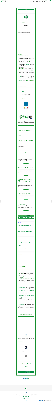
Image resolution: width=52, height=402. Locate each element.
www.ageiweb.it (26, 334)
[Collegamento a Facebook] (48, 0)
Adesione (46, 0)
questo (27, 80)
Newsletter (43, 0)
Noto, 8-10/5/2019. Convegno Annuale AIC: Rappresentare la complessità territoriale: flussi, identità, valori (25, 156)
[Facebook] (23, 378)
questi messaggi (19, 305)
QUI (29, 56)
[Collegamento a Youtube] (50, 0)
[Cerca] (50, 1)
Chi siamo (25, 398)
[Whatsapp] (26, 378)
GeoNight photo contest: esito (22, 204)
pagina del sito (24, 305)
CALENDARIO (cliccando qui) (23, 266)
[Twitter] (24, 378)
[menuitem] (43, 0)
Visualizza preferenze (49, 400)
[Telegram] (27, 378)
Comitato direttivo (26, 366)
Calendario (24, 363)
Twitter (19, 273)
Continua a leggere (23, 98)
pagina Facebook (31, 272)
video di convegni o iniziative (23, 276)
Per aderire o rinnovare (27, 398)
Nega (44, 400)
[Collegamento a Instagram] (49, 0)
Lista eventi (30, 363)
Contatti (45, 0)
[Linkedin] (25, 378)
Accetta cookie (41, 400)
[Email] (28, 378)
